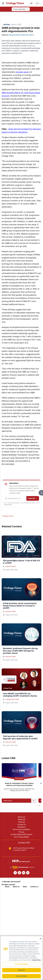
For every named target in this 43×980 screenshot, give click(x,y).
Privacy (21, 832)
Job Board (21, 827)
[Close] (40, 938)
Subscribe (31, 498)
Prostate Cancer (8, 516)
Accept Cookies (21, 976)
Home (7, 887)
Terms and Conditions (21, 829)
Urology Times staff (12, 699)
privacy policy (8, 504)
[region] (21, 958)
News (25, 887)
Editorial (21, 822)
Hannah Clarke (10, 566)
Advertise (21, 819)
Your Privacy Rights (21, 837)
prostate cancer (22, 72)
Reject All (21, 970)
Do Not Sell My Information (21, 834)
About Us (21, 817)
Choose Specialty (19, 9)
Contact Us (21, 824)
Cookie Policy (36, 960)
